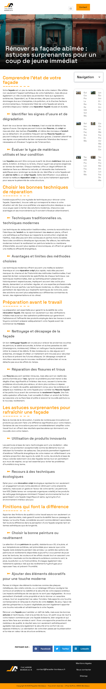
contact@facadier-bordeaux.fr (51, 669)
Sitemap (84, 676)
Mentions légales (84, 663)
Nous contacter (83, 669)
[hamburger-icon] (70, 9)
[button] (99, 77)
